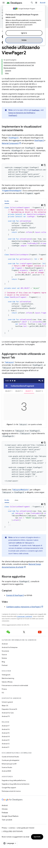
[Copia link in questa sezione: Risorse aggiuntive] (27, 576)
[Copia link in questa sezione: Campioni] (14, 590)
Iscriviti (37, 837)
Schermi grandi (7, 702)
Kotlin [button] (7, 201)
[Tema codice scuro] (42, 165)
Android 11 (5, 747)
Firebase (5, 813)
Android (5, 644)
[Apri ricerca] (32, 2)
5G (3, 693)
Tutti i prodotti (7, 820)
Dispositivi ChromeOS (9, 709)
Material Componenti (10, 143)
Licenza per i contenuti (24, 616)
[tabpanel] (24, 270)
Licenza (12, 828)
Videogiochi (6, 675)
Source (4, 655)
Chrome (4, 809)
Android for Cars (8, 713)
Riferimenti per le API (9, 764)
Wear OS (5, 706)
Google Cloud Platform (10, 816)
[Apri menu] (3, 2)
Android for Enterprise (9, 647)
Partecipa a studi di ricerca (11, 791)
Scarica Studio (7, 767)
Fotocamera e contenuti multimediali (15, 685)
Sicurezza (5, 651)
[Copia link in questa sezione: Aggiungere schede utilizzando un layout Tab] (17, 357)
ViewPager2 (39, 140)
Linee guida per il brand (25, 828)
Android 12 (5, 744)
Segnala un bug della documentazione (15, 784)
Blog (3, 662)
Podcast (4, 665)
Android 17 (5, 726)
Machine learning (8, 678)
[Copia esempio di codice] (44, 165)
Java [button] (16, 201)
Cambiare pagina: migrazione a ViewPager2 (23, 607)
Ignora (24, 33)
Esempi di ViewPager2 (15, 595)
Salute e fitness (7, 682)
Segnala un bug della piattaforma (14, 780)
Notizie (4, 658)
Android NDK (6, 771)
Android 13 (5, 740)
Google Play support (9, 788)
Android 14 (6, 736)
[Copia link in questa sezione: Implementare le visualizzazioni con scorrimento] (25, 130)
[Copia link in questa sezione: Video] (10, 602)
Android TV (6, 716)
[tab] (7, 201)
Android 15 (5, 733)
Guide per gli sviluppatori (10, 760)
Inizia (24, 40)
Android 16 (6, 729)
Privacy (4, 689)
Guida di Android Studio (10, 757)
